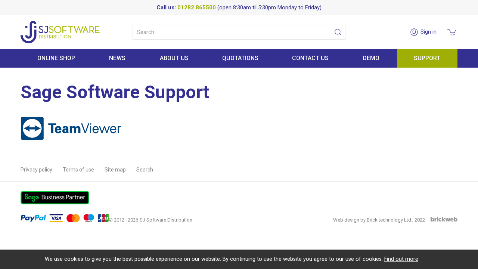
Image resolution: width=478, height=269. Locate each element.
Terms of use (78, 170)
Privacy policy (36, 170)
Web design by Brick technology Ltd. (372, 220)
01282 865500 (196, 7)
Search (144, 170)
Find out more (401, 259)
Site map (115, 170)
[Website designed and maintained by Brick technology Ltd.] (444, 220)
